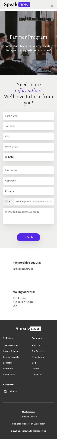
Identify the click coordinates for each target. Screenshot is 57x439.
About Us (36, 345)
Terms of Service (28, 416)
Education (8, 362)
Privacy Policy (28, 411)
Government (9, 374)
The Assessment (11, 345)
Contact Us (37, 374)
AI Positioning (38, 357)
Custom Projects (11, 357)
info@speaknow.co (23, 269)
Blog (34, 362)
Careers (35, 368)
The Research (38, 351)
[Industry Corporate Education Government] (28, 157)
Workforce (8, 368)
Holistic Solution (10, 351)
